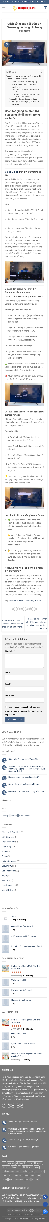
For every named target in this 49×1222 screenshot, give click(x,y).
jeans (18, 1171)
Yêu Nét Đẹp (7, 890)
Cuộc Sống (6, 846)
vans (11, 1179)
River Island (19, 1175)
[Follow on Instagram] (9, 1106)
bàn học (11, 1163)
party (10, 1175)
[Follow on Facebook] (4, 1106)
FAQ (42, 1215)
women (27, 816)
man (42, 1171)
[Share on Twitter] (22, 609)
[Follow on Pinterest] (22, 1106)
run (26, 1175)
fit (19, 1167)
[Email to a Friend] (27, 609)
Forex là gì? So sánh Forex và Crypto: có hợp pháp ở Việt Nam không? (12, 623)
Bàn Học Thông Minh (11, 832)
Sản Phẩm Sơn (8, 871)
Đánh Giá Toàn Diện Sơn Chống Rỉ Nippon (26, 791)
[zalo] (45, 1211)
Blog (27, 1215)
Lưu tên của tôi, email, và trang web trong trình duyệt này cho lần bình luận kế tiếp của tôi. (23, 711)
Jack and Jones (8, 1171)
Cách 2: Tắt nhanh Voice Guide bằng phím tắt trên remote (28, 95)
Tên (7, 673)
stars (38, 1175)
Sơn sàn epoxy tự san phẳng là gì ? (23, 777)
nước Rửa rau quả (16, 600)
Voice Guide (11, 171)
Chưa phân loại (8, 842)
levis (36, 1171)
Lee (31, 1171)
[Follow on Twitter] (13, 1106)
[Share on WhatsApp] (13, 609)
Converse (6, 1167)
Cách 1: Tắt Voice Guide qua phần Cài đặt (28, 91)
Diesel (14, 1167)
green (37, 1167)
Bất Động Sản (8, 837)
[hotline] (45, 1196)
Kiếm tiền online (9, 861)
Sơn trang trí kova (33, 600)
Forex (4, 851)
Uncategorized (8, 885)
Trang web (9, 695)
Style (4, 875)
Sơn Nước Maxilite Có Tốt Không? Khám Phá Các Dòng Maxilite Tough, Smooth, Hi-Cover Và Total (27, 768)
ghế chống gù (27, 1167)
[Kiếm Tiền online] (24, 8)
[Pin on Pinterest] (31, 609)
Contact (35, 1215)
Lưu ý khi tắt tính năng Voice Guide (24, 99)
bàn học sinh (20, 1163)
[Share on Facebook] (18, 609)
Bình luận (10, 651)
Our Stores (18, 1215)
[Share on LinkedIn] (36, 609)
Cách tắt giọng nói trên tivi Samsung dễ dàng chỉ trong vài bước (24, 77)
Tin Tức (5, 880)
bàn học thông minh (35, 1163)
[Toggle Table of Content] (38, 72)
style (21, 816)
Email (8, 684)
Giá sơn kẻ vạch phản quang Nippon (23, 784)
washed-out (19, 1179)
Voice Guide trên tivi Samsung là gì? (25, 82)
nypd (4, 1175)
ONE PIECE (7, 866)
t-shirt (5, 1179)
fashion (14, 816)
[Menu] (3, 8)
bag (4, 1163)
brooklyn (6, 816)
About (8, 1215)
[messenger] (45, 1204)
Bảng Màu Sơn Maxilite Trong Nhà (23, 759)
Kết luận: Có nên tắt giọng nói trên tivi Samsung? (25, 103)
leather (25, 1171)
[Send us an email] (18, 1106)
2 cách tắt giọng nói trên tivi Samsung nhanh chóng (25, 85)
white (28, 1179)
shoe (32, 1175)
